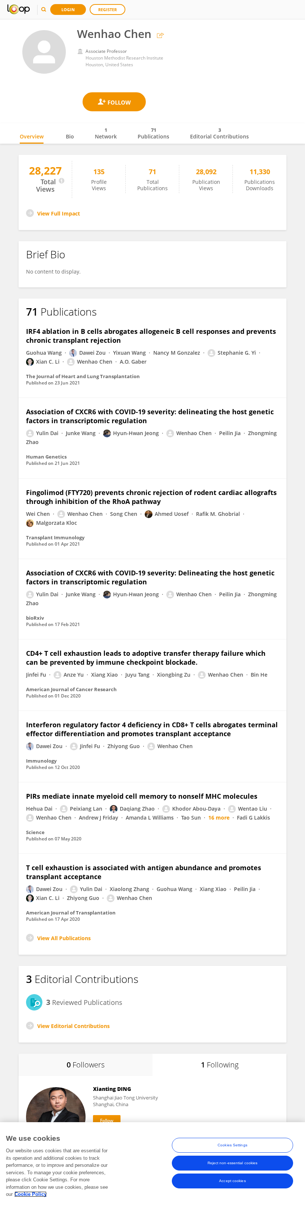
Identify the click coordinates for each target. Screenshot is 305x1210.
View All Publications (64, 938)
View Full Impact (58, 213)
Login (68, 9)
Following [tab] (219, 1065)
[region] (152, 1166)
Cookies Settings (232, 1145)
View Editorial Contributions (73, 1025)
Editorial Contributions (219, 133)
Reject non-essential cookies (233, 1163)
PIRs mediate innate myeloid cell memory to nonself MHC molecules (141, 796)
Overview (32, 136)
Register (107, 9)
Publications (153, 133)
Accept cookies (232, 1181)
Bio (70, 136)
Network (106, 133)
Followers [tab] (86, 1065)
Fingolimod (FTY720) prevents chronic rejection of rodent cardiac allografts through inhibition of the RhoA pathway (151, 497)
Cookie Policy (30, 1194)
